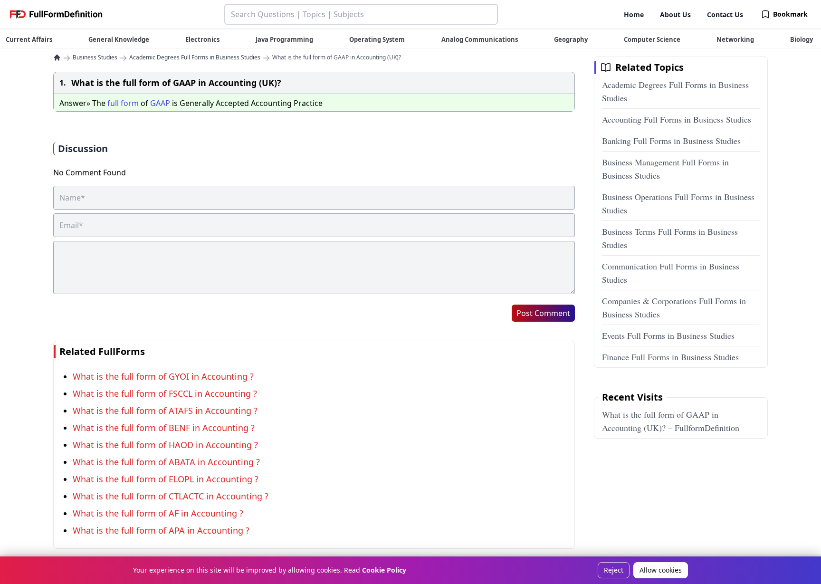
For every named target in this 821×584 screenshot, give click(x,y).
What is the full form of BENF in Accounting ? (164, 427)
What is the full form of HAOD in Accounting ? (165, 444)
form (130, 103)
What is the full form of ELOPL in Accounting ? (165, 479)
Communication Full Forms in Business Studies (670, 272)
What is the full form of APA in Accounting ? (161, 530)
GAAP (160, 103)
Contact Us (725, 14)
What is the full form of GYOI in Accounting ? (163, 376)
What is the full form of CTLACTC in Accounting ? (170, 496)
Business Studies (95, 57)
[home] (57, 57)
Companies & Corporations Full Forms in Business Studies (674, 307)
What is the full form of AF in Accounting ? (158, 513)
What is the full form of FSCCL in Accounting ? (165, 393)
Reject (613, 569)
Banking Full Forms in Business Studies (671, 140)
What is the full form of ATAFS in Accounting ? (165, 410)
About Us (675, 14)
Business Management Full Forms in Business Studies (665, 168)
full (113, 103)
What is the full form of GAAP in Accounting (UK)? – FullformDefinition (670, 421)
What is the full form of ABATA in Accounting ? (166, 462)
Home (634, 14)
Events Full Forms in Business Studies (668, 335)
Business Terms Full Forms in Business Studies (670, 238)
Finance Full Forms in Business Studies (670, 357)
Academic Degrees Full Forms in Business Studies (194, 57)
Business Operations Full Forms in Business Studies (678, 203)
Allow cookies (661, 569)
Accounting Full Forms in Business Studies (676, 119)
